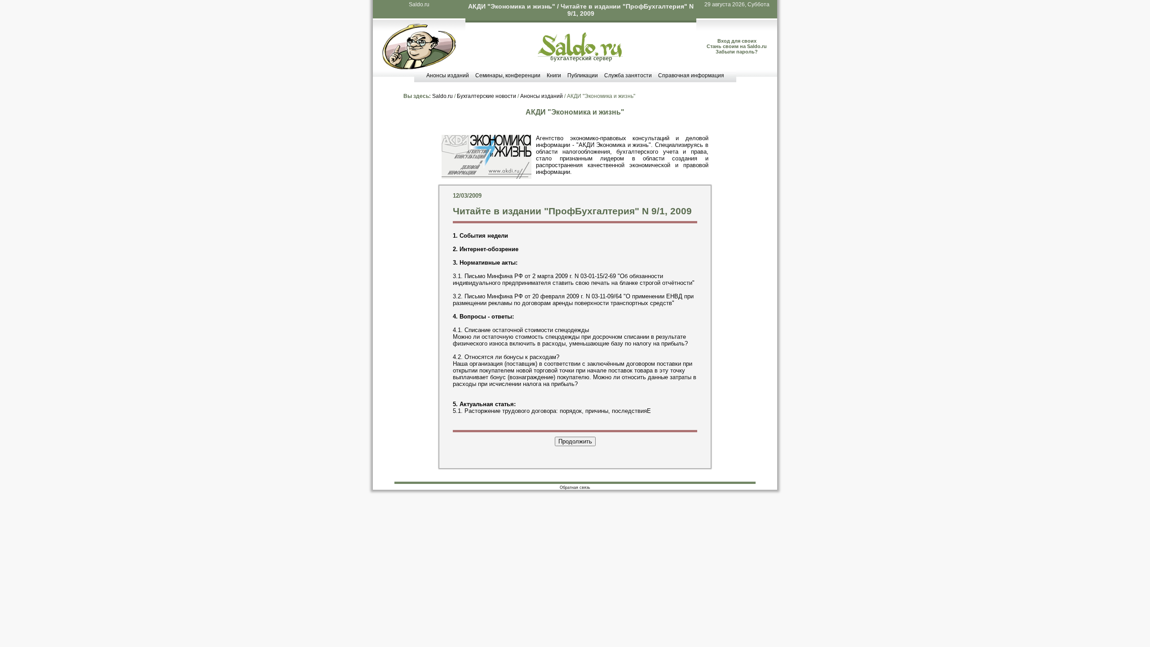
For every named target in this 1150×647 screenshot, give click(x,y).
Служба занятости (628, 75)
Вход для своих (736, 41)
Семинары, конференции (507, 75)
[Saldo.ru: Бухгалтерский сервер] (580, 59)
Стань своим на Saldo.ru (737, 46)
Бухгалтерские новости (486, 96)
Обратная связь (575, 487)
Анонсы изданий (447, 75)
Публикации (582, 75)
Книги (554, 75)
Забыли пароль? (737, 51)
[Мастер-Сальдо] (419, 67)
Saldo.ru (419, 4)
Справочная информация (691, 75)
